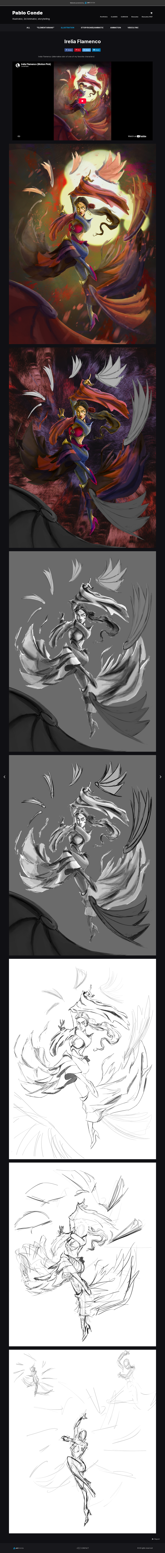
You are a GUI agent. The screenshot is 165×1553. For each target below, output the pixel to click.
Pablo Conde (27, 13)
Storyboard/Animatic (92, 27)
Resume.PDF (147, 17)
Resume (134, 17)
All (28, 27)
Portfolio (104, 17)
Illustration (67, 27)
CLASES (114, 17)
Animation (115, 27)
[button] (156, 1539)
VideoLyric (133, 27)
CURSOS (124, 17)
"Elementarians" (45, 27)
